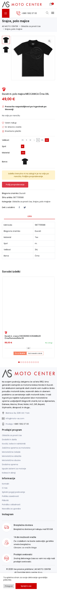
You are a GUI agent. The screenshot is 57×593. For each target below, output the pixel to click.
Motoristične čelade (11, 452)
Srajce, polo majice (13, 29)
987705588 (18, 197)
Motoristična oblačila (11, 456)
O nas (4, 488)
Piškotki (5, 500)
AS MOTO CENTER (10, 26)
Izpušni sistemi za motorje (14, 468)
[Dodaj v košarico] (28, 303)
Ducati (22, 193)
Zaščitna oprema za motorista (16, 447)
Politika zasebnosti (10, 496)
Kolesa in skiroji (9, 472)
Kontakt (5, 483)
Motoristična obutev (11, 460)
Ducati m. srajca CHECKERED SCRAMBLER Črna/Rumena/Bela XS (23, 337)
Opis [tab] (29, 216)
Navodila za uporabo (11, 508)
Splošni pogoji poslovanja (13, 492)
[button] (19, 362)
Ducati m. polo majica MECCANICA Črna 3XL (25, 93)
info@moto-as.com (15, 418)
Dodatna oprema (10, 464)
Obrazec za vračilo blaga (25, 547)
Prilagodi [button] (9, 586)
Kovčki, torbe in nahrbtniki (14, 443)
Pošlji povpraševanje (15, 184)
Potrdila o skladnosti (11, 504)
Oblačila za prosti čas (31, 26)
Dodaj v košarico (29, 304)
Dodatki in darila (9, 439)
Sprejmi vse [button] (26, 586)
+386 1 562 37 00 (21, 424)
